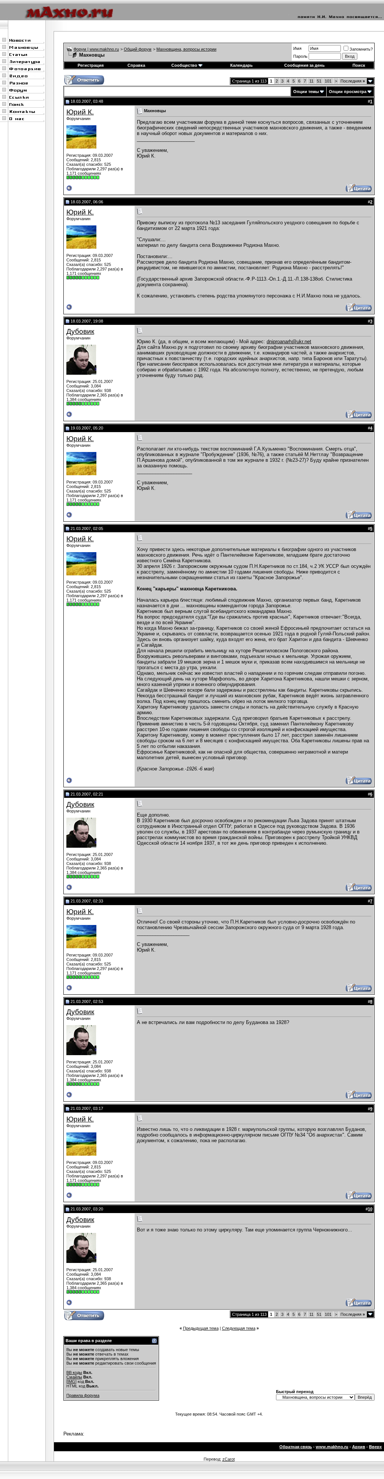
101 (328, 81)
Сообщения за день (304, 65)
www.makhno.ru (332, 1446)
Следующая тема (238, 1328)
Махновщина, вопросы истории (186, 49)
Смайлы (74, 1377)
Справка (136, 65)
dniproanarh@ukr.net (289, 341)
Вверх (375, 1446)
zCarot (228, 1459)
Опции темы (306, 91)
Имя (297, 48)
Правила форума (82, 1395)
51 (319, 81)
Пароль (300, 56)
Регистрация (91, 65)
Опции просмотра (347, 91)
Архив (358, 1446)
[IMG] (71, 1381)
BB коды (74, 1372)
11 (311, 81)
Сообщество (184, 65)
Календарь (241, 65)
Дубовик (80, 331)
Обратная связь (295, 1446)
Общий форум (138, 49)
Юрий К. (80, 112)
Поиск (358, 65)
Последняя (352, 81)
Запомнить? (361, 49)
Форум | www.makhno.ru (96, 49)
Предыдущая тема (201, 1328)
